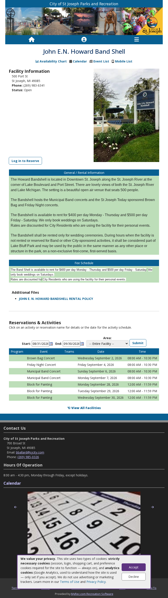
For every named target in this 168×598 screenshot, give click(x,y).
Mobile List (123, 61)
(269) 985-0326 (28, 457)
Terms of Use (69, 582)
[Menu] (136, 39)
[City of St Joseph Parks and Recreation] (84, 21)
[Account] (84, 39)
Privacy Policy (96, 582)
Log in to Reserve (25, 161)
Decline (133, 577)
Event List (101, 61)
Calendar (80, 61)
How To (151, 588)
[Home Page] (32, 39)
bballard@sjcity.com (30, 452)
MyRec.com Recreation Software (92, 594)
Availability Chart (53, 61)
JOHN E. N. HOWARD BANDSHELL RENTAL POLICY (56, 299)
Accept (133, 567)
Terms (16, 588)
